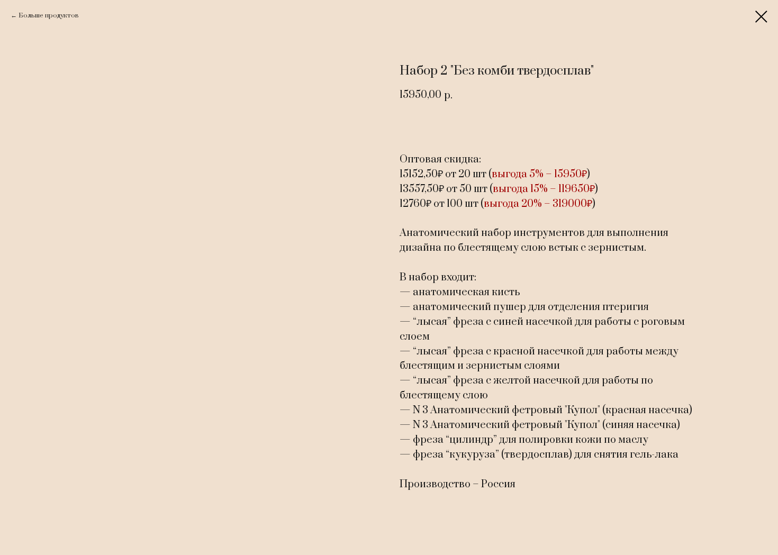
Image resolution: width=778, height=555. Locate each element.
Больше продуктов (49, 15)
